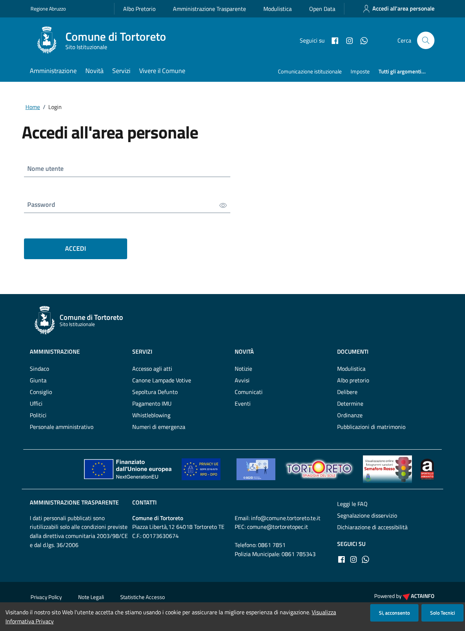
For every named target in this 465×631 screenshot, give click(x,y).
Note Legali (91, 597)
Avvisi (242, 380)
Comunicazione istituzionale (310, 71)
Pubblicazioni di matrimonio (371, 426)
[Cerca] (425, 40)
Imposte (360, 71)
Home (32, 107)
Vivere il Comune (162, 71)
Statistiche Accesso (142, 597)
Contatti (144, 502)
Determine (350, 403)
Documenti (352, 351)
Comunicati (249, 391)
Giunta (38, 380)
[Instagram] (346, 40)
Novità (94, 71)
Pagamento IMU (151, 403)
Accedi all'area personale (403, 8)
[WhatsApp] (361, 40)
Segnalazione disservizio (367, 515)
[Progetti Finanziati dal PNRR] (127, 468)
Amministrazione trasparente (74, 502)
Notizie (243, 368)
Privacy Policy (46, 597)
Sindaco (39, 368)
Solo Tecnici (442, 612)
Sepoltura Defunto (155, 391)
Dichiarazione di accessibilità (372, 527)
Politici (38, 415)
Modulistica (277, 8)
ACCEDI (75, 248)
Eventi (243, 403)
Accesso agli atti (152, 368)
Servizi (121, 71)
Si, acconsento (394, 612)
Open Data (322, 8)
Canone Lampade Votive (161, 380)
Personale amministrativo (61, 426)
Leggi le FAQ (352, 503)
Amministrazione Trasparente (209, 8)
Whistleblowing (151, 415)
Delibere (347, 391)
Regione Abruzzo (48, 8)
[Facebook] (332, 40)
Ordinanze (350, 415)
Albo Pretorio (139, 8)
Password (41, 204)
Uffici (36, 403)
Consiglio (41, 391)
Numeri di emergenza (158, 426)
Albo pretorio (353, 380)
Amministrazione (53, 71)
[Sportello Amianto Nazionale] (427, 468)
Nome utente (45, 168)
